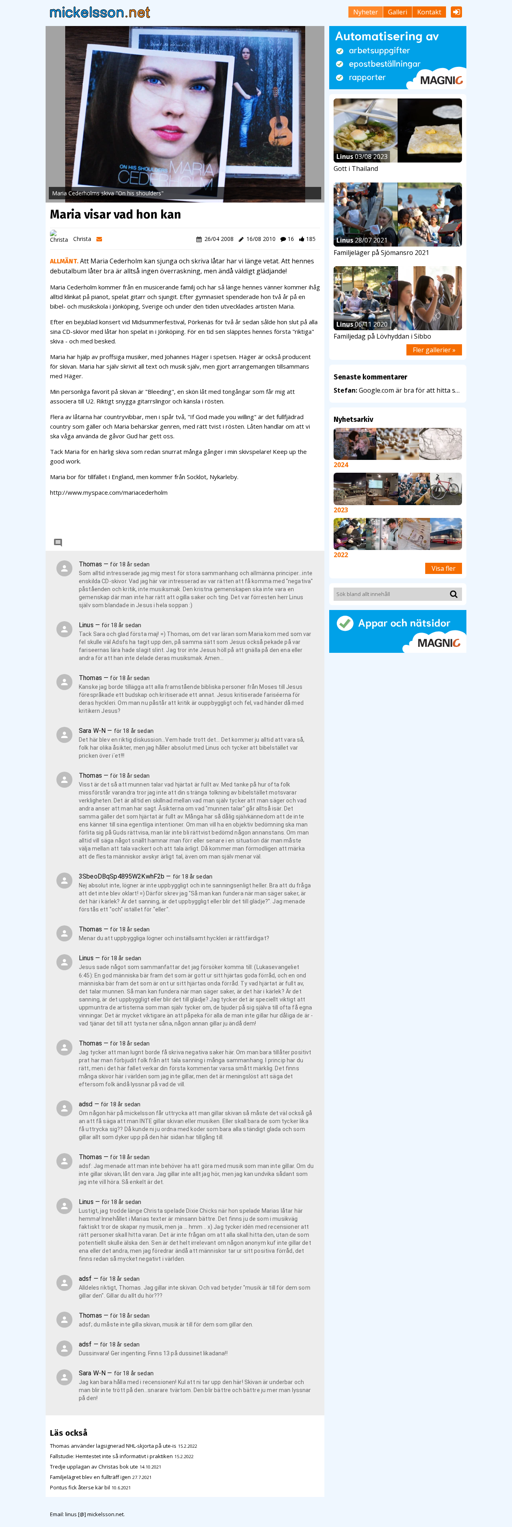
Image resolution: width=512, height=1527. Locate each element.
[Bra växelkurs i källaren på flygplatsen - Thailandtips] (414, 533)
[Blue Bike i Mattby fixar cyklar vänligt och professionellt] (446, 488)
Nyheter (365, 12)
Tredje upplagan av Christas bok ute (94, 1466)
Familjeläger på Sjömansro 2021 (381, 252)
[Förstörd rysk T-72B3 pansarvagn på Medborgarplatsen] (350, 488)
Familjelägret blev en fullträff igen (90, 1477)
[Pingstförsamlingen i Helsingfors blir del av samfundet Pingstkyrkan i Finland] (382, 488)
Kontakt (429, 12)
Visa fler (444, 568)
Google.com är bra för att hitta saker (398, 390)
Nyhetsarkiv (353, 419)
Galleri (397, 12)
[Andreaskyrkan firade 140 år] (414, 488)
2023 (341, 510)
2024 (341, 464)
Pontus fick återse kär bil (80, 1487)
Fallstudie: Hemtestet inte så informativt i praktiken (111, 1456)
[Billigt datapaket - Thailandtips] (382, 533)
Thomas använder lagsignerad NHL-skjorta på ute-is (113, 1445)
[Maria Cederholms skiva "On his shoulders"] (185, 114)
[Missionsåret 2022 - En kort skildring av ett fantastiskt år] (350, 533)
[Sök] (452, 594)
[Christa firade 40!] (355, 443)
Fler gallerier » (434, 349)
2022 (341, 554)
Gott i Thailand (356, 168)
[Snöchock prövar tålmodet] (440, 443)
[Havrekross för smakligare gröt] (397, 443)
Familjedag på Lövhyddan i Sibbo (382, 336)
